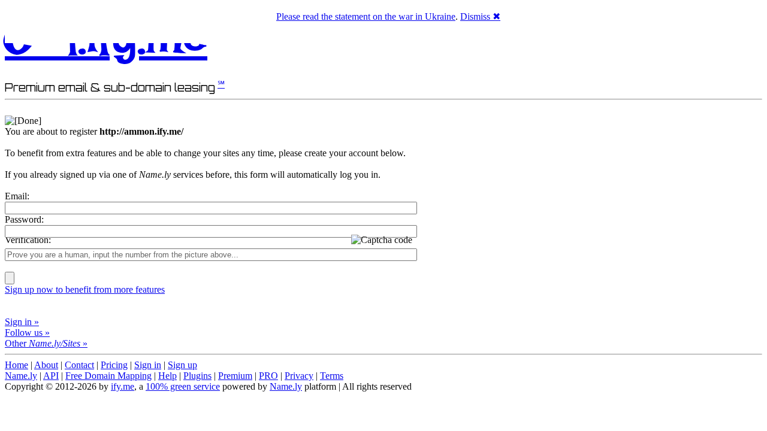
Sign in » (22, 322)
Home (16, 365)
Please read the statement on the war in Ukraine (365, 16)
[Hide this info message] (23, 121)
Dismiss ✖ (480, 16)
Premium (235, 376)
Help (167, 376)
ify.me (122, 386)
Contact (79, 365)
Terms (331, 376)
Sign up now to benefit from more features (85, 289)
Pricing (114, 365)
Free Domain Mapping (108, 376)
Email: (17, 196)
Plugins (197, 376)
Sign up (182, 365)
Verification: (28, 240)
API (51, 376)
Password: (24, 219)
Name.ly (21, 376)
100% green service (183, 386)
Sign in (147, 365)
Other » (46, 343)
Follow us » (27, 332)
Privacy (299, 376)
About (46, 365)
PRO (268, 376)
